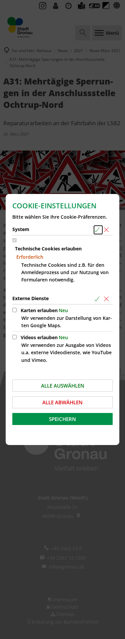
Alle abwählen (62, 402)
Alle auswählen (62, 385)
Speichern (62, 419)
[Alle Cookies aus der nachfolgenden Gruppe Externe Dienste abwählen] (107, 299)
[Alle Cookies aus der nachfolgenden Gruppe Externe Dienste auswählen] (98, 299)
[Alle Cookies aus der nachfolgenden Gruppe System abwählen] (107, 230)
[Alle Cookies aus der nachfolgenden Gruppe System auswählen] (98, 230)
